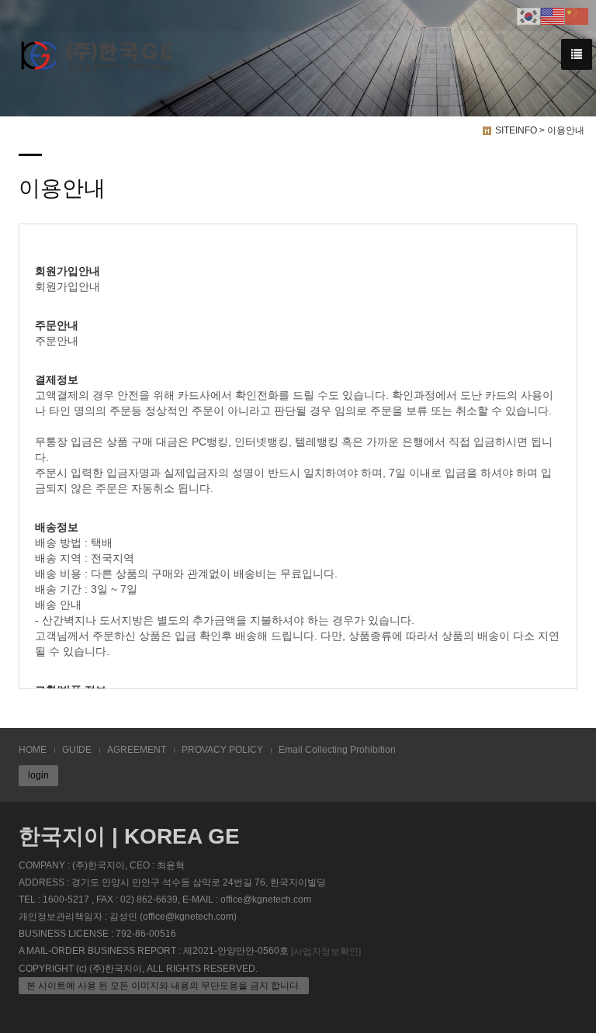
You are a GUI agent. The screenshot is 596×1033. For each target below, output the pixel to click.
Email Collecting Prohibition (337, 749)
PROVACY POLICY (222, 749)
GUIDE (77, 749)
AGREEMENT (136, 749)
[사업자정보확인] (326, 951)
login (38, 775)
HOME (33, 749)
